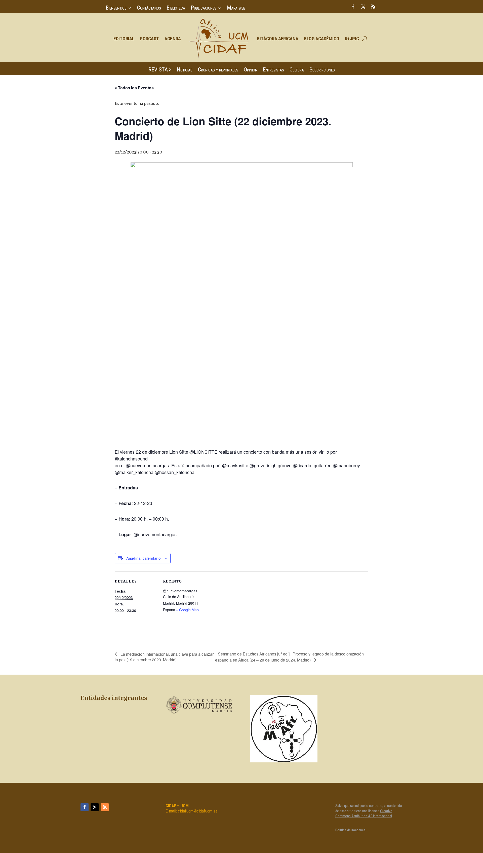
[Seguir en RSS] (373, 7)
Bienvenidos (116, 8)
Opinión (250, 70)
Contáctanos (149, 8)
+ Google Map (187, 609)
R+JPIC (352, 39)
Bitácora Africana (277, 39)
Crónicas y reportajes (218, 70)
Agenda (173, 39)
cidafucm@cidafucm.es (198, 810)
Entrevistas (273, 70)
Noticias (184, 70)
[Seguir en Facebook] (353, 7)
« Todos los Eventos (134, 88)
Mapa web (236, 8)
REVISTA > (159, 70)
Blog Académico (321, 39)
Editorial (123, 39)
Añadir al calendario (143, 558)
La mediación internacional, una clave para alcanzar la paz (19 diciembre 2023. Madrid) (164, 657)
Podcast (149, 39)
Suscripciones (322, 70)
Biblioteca (176, 8)
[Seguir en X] (363, 7)
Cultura (297, 70)
